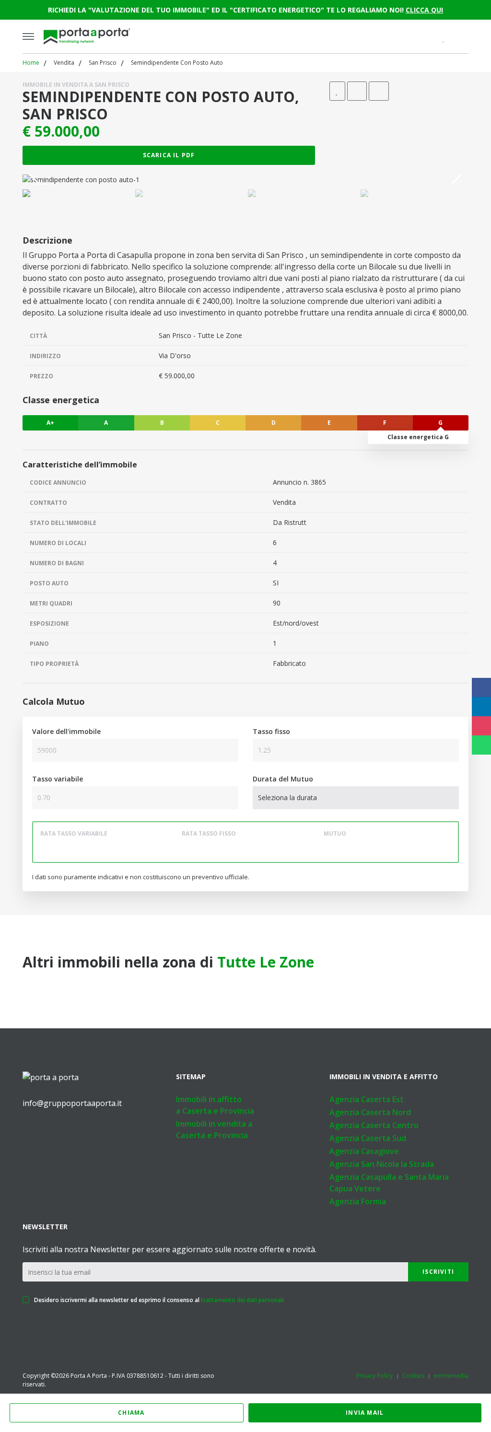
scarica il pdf (169, 155)
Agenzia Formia (357, 1201)
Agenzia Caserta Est (366, 1099)
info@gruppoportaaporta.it (72, 1103)
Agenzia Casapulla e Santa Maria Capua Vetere (389, 1183)
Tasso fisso (271, 731)
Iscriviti (438, 1272)
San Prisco (103, 62)
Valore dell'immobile (66, 731)
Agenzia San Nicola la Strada (381, 1164)
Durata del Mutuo (283, 778)
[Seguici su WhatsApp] (85, 1130)
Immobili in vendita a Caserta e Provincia (214, 1129)
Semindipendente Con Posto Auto (177, 62)
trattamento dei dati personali (242, 1300)
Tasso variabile (57, 778)
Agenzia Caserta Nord (370, 1112)
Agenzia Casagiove (364, 1151)
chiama (131, 1413)
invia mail (365, 1413)
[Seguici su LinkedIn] (46, 1130)
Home (31, 62)
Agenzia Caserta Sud (367, 1138)
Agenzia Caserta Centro (374, 1125)
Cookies (413, 1376)
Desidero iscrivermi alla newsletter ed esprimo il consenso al (158, 1300)
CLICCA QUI (424, 9)
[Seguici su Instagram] (66, 1130)
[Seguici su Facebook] (26, 1130)
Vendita (64, 62)
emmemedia (451, 1376)
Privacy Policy (374, 1376)
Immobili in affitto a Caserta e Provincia (215, 1105)
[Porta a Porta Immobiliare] (87, 36)
